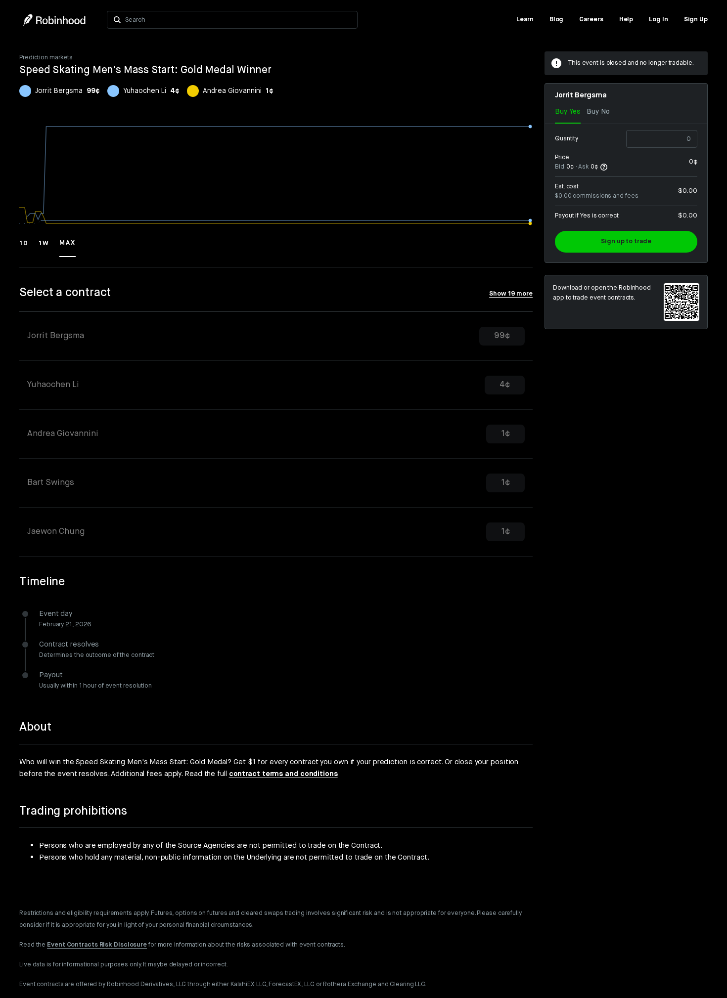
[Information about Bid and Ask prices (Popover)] (604, 167)
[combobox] (238, 19)
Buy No (598, 112)
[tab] (276, 336)
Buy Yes (568, 112)
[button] (24, 247)
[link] (525, 20)
